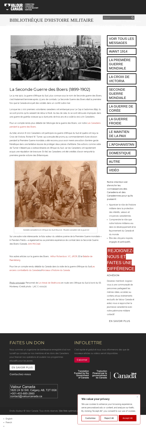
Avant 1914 (118, 51)
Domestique (120, 153)
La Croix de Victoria (119, 79)
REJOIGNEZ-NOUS (112, 21)
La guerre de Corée (121, 108)
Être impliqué (129, 25)
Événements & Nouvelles (103, 25)
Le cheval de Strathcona (49, 283)
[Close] (137, 396)
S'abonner (82, 359)
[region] (109, 409)
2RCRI (74, 256)
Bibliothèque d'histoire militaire (49, 25)
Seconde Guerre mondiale (117, 94)
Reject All (109, 418)
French (9, 422)
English (9, 419)
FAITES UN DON (133, 21)
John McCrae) (34, 244)
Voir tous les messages (121, 41)
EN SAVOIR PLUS (119, 321)
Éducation (78, 25)
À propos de (13, 26)
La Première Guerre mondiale (120, 64)
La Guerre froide (118, 121)
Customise (90, 418)
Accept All (128, 418)
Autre (114, 161)
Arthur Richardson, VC (60, 256)
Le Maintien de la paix (119, 134)
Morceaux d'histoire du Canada (55, 270)
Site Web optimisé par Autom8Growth (77, 411)
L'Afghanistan (121, 144)
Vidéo (114, 170)
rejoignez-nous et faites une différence (120, 259)
